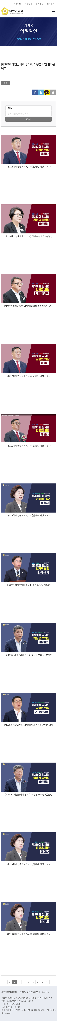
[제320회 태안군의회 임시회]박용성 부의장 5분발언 (28, 654)
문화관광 (39, 3)
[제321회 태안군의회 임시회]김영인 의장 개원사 (28, 445)
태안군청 (28, 3)
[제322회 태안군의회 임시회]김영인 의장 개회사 (28, 375)
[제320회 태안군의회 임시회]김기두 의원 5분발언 (28, 585)
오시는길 (45, 992)
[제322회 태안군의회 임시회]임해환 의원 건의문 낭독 (28, 306)
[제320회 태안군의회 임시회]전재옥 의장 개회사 (28, 864)
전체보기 (50, 3)
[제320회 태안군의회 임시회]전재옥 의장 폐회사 (28, 515)
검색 (28, 119)
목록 (5, 83)
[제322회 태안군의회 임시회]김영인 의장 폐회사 (28, 166)
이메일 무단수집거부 (29, 992)
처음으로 (17, 3)
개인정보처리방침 (9, 992)
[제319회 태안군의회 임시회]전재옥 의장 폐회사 (28, 934)
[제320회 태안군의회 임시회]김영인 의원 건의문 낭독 (28, 724)
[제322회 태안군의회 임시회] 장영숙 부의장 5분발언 (28, 236)
